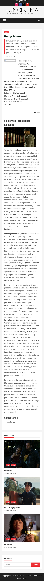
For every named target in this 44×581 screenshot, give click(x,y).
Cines (6, 32)
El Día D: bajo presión (12, 507)
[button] (4, 20)
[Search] (39, 20)
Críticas (13, 465)
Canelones (8, 470)
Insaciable (8, 544)
